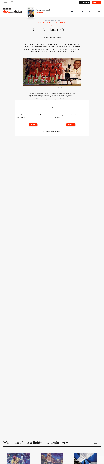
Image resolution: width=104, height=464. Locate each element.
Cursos (80, 11)
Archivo (70, 11)
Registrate (70, 124)
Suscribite (33, 124)
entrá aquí (58, 131)
